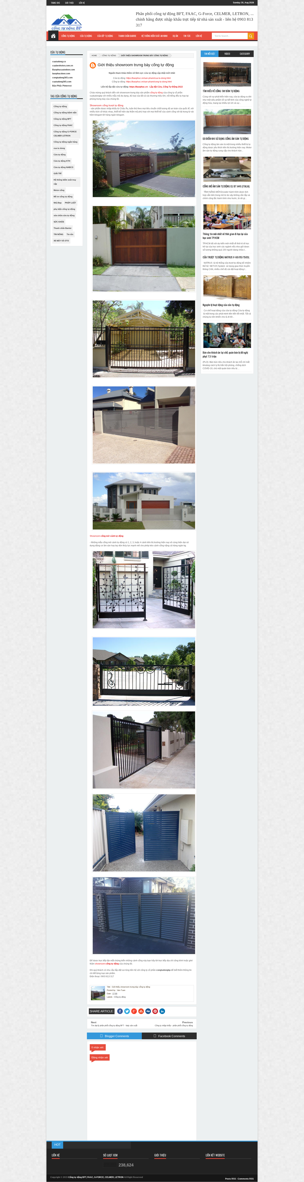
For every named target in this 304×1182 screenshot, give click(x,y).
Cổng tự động (109, 55)
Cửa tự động (60, 155)
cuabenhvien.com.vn (62, 65)
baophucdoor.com (61, 73)
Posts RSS (230, 1179)
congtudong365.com (62, 77)
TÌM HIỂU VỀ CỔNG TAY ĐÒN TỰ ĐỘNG (221, 91)
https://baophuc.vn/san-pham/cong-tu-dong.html (149, 81)
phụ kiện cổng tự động (64, 209)
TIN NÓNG (58, 234)
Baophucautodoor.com (63, 69)
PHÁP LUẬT (70, 203)
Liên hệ (199, 36)
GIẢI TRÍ (57, 173)
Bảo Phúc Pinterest (62, 86)
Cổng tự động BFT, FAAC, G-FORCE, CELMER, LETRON (96, 1177)
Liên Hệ (82, 2)
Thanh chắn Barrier (62, 228)
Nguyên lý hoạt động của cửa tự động (221, 305)
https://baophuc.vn (138, 87)
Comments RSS (246, 1179)
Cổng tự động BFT (62, 119)
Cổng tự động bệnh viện (65, 113)
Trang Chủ (55, 2)
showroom (100, 964)
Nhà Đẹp (58, 203)
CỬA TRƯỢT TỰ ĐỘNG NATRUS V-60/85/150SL (226, 257)
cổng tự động (156, 92)
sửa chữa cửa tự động (64, 215)
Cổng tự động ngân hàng (65, 142)
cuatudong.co (59, 61)
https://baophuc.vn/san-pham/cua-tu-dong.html (148, 78)
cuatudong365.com (61, 81)
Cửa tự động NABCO (63, 167)
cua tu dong (59, 148)
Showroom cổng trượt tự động (106, 105)
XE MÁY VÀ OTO (61, 241)
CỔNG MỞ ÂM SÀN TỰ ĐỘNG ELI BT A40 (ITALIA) (226, 186)
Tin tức (70, 234)
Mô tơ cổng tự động (63, 197)
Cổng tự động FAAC (63, 125)
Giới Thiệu (69, 2)
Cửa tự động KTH (62, 161)
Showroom (106, 536)
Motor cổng (59, 190)
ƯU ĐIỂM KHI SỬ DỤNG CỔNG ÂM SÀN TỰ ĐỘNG (226, 138)
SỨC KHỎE (59, 222)
